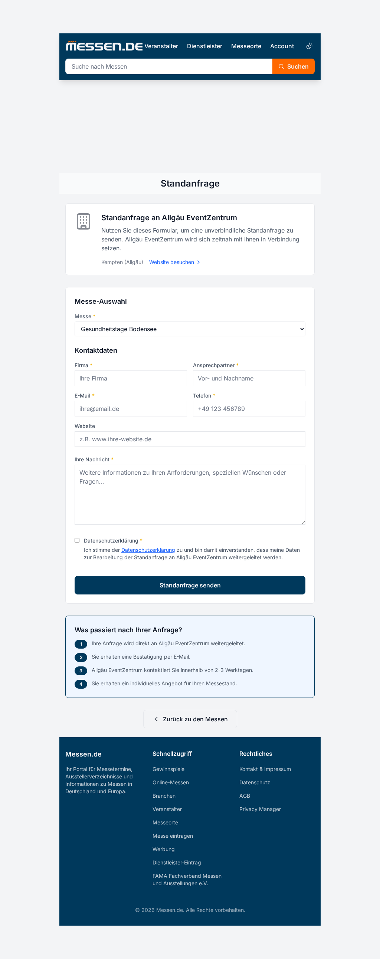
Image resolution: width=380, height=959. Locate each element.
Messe (85, 316)
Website (85, 426)
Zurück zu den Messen (195, 719)
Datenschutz (254, 782)
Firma (83, 365)
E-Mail (85, 395)
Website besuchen (171, 262)
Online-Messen (171, 782)
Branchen (164, 795)
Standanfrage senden (190, 585)
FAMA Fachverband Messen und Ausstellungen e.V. (187, 879)
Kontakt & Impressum (265, 769)
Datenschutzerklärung (113, 540)
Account (282, 46)
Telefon (204, 395)
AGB (244, 795)
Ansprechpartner (216, 365)
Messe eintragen (173, 836)
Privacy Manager (260, 809)
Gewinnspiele (168, 769)
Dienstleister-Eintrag (177, 862)
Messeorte (246, 46)
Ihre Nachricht (94, 459)
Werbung (164, 849)
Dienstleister (204, 46)
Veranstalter (161, 46)
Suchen (298, 66)
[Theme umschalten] (309, 46)
